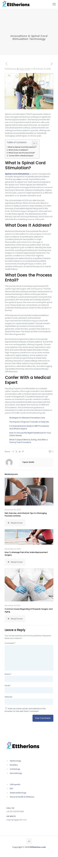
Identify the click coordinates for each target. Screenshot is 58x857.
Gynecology (15, 760)
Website (8, 696)
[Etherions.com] (17, 4)
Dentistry (14, 765)
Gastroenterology (18, 792)
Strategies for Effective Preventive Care (27, 417)
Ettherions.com (38, 847)
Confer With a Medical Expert (21, 156)
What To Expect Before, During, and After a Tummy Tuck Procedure (28, 441)
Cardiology (15, 769)
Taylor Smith (24, 69)
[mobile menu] (54, 4)
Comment (10, 643)
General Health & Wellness (22, 796)
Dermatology (16, 773)
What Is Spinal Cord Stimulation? (22, 147)
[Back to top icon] (29, 841)
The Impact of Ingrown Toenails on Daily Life (29, 421)
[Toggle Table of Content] (33, 143)
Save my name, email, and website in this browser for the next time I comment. (25, 710)
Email (8, 685)
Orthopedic (15, 784)
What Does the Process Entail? (21, 153)
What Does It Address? (18, 150)
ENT (11, 788)
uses (18, 179)
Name (8, 674)
